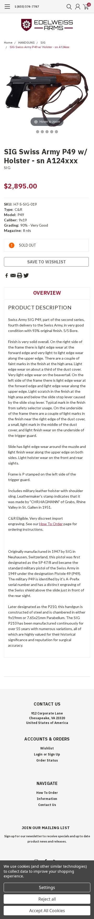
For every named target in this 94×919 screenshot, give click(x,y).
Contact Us (47, 805)
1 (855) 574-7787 (26, 6)
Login (38, 754)
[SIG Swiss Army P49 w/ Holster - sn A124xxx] (37, 131)
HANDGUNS (26, 42)
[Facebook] (6, 275)
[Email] (13, 275)
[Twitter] (26, 275)
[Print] (19, 275)
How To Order (51, 524)
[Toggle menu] (7, 9)
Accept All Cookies (47, 910)
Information (47, 799)
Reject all (47, 899)
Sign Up (54, 754)
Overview (47, 292)
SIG (42, 42)
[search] (68, 6)
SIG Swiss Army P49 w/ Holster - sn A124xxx (39, 47)
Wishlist (47, 748)
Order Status (47, 760)
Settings (47, 887)
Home (8, 42)
